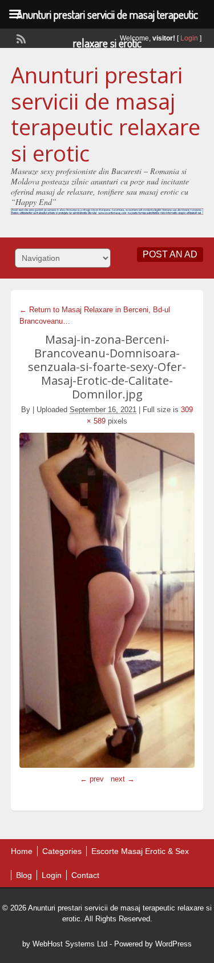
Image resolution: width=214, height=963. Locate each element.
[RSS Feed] (20, 37)
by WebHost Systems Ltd (64, 944)
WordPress (173, 944)
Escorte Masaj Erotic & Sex (140, 851)
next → (123, 779)
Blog (24, 875)
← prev (92, 779)
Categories (62, 851)
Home (22, 851)
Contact (85, 875)
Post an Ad (170, 254)
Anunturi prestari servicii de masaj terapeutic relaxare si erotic (105, 114)
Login (189, 38)
